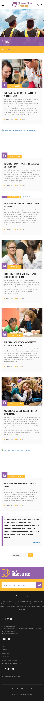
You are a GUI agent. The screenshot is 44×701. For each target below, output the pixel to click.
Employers (5, 653)
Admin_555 (9, 119)
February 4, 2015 (16, 476)
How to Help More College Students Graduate (20, 485)
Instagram (27, 688)
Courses (4, 649)
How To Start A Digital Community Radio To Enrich (22, 205)
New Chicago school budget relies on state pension (20, 412)
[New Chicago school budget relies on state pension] (22, 391)
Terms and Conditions (9, 660)
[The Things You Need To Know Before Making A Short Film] (22, 322)
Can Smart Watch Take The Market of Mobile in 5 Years (20, 94)
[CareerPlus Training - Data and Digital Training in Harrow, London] (22, 4)
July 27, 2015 (15, 157)
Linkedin (22, 688)
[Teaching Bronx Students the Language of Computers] (22, 143)
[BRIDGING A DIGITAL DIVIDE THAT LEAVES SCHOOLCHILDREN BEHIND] (22, 254)
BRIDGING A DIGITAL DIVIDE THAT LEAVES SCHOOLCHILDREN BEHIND (20, 275)
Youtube (17, 688)
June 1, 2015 (14, 196)
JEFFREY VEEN (36, 542)
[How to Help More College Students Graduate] (22, 463)
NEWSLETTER (21, 574)
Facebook (31, 688)
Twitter (12, 688)
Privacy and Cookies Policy (11, 663)
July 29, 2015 (15, 86)
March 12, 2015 (16, 404)
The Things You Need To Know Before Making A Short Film (20, 344)
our (14, 571)
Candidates (5, 656)
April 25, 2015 (15, 335)
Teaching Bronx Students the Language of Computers (21, 165)
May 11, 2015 (14, 267)
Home (3, 646)
